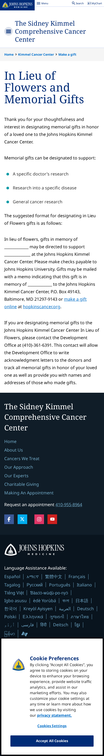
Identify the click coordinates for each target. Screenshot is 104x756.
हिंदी (43, 624)
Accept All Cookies (52, 740)
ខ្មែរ (77, 625)
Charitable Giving (21, 484)
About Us (13, 450)
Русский (35, 585)
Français (77, 576)
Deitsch (60, 625)
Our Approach (18, 467)
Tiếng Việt (14, 593)
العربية (65, 609)
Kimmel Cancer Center (36, 54)
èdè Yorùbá (44, 601)
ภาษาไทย (80, 617)
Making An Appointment (29, 493)
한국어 (10, 609)
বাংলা (65, 601)
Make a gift (67, 54)
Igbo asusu (15, 601)
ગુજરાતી (57, 617)
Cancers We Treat (21, 458)
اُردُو (9, 625)
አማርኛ (33, 576)
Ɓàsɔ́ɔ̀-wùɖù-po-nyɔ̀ (49, 593)
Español (12, 576)
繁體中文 (53, 576)
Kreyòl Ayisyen (38, 609)
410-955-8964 (68, 504)
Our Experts (16, 476)
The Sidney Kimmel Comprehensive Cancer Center (50, 31)
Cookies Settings (51, 725)
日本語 (81, 601)
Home (9, 54)
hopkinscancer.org (41, 307)
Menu (42, 4)
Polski (10, 617)
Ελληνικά (33, 616)
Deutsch (85, 609)
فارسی (27, 625)
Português (59, 585)
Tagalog (12, 585)
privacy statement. (54, 715)
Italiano (84, 585)
